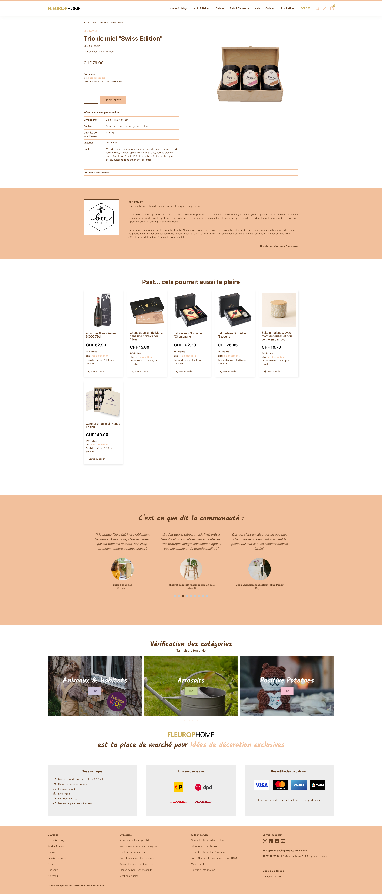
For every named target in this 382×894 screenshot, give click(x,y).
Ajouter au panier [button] (96, 371)
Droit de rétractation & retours (208, 852)
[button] (175, 596)
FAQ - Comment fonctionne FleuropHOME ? (215, 857)
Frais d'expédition (96, 78)
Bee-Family (90, 30)
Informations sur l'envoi (204, 846)
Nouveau (53, 875)
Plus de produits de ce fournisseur (279, 246)
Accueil (87, 22)
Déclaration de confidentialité (136, 863)
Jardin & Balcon (56, 846)
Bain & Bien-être (57, 857)
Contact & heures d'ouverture (207, 840)
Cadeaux (53, 869)
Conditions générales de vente (136, 857)
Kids (50, 863)
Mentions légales (128, 875)
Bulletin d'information (203, 869)
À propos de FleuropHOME (134, 840)
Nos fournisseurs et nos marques (138, 846)
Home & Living (56, 840)
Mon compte (198, 863)
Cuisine (52, 852)
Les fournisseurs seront (132, 852)
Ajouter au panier (113, 99)
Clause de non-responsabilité (135, 869)
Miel (94, 22)
